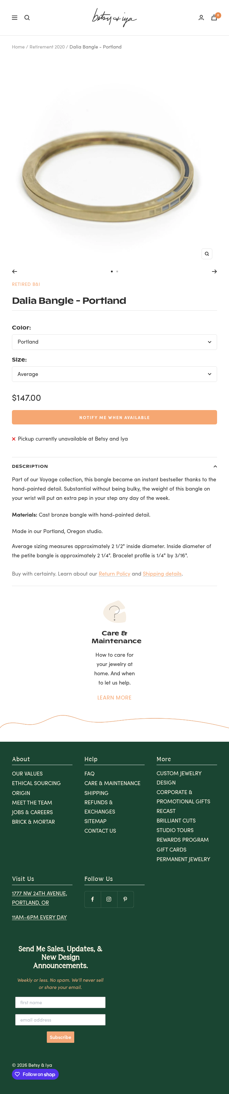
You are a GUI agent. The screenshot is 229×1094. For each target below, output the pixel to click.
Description (30, 466)
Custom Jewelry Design (179, 778)
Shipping (96, 792)
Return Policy (114, 573)
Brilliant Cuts (176, 820)
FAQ (89, 773)
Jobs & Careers (32, 812)
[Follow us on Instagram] (109, 899)
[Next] (214, 271)
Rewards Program (183, 839)
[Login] (201, 17)
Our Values (27, 773)
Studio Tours (175, 830)
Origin (21, 792)
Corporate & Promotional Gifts (183, 796)
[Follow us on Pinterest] (125, 899)
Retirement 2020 (47, 46)
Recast (166, 810)
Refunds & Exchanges (99, 807)
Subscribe (60, 1037)
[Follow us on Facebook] (92, 899)
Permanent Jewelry (183, 859)
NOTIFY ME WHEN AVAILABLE (114, 417)
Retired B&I (26, 284)
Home (18, 46)
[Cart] (214, 17)
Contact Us (100, 830)
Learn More (115, 697)
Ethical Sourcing (36, 783)
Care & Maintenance (112, 783)
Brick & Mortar (33, 821)
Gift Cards (171, 849)
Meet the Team (32, 802)
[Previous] (14, 271)
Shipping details (162, 573)
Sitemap (95, 821)
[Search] (27, 17)
